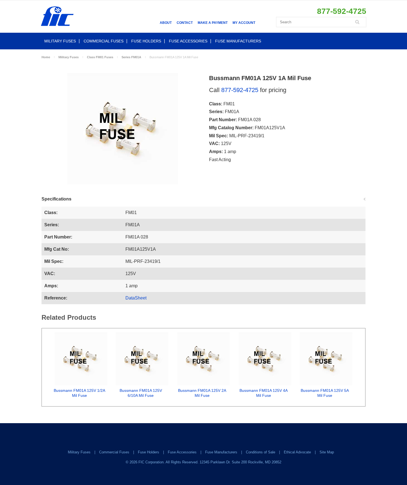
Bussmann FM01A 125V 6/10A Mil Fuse (141, 393)
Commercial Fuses (103, 41)
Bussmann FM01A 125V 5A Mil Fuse (325, 393)
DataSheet (135, 298)
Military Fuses (60, 41)
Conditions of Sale (260, 452)
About (166, 23)
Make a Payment (213, 23)
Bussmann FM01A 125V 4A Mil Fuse (263, 393)
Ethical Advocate (297, 452)
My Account (244, 23)
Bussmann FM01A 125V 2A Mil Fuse (202, 393)
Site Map (327, 452)
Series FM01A (131, 57)
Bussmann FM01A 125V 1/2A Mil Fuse (79, 393)
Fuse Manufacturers (238, 41)
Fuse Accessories (188, 41)
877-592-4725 (239, 90)
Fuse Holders (146, 41)
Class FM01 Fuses (100, 57)
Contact (185, 23)
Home (46, 57)
